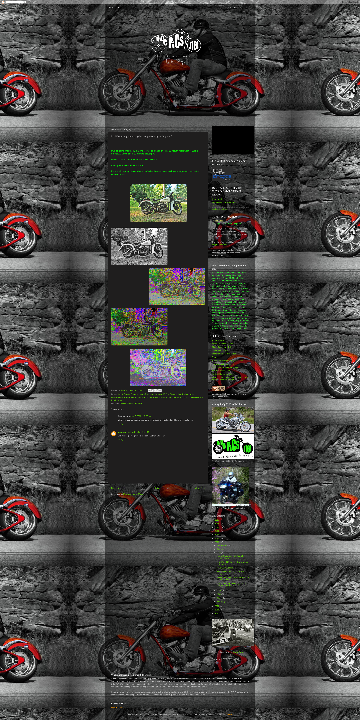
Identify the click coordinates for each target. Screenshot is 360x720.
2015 (217, 535)
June (219, 590)
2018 (217, 524)
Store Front (217, 199)
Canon (215, 357)
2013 (120, 394)
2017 (217, 527)
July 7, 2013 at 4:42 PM (138, 432)
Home (159, 488)
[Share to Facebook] (157, 390)
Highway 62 (160, 394)
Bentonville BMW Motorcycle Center (228, 361)
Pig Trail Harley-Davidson (223, 374)
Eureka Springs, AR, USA (131, 403)
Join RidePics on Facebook (224, 202)
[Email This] (149, 390)
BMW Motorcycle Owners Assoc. (226, 367)
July (219, 553)
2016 (217, 531)
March (220, 598)
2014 (217, 538)
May (219, 594)
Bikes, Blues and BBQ (221, 347)
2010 (217, 614)
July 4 (180, 394)
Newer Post (118, 488)
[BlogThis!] (152, 390)
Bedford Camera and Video (224, 354)
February (221, 601)
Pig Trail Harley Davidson (191, 397)
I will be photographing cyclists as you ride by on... (231, 585)
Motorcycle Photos (143, 397)
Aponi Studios (218, 340)
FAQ (214, 206)
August (220, 549)
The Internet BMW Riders (223, 364)
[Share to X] (154, 390)
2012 (217, 606)
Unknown (122, 432)
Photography (173, 397)
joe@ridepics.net (219, 245)
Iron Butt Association (221, 371)
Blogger (229, 714)
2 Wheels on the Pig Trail (223, 344)
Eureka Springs (131, 394)
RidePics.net (116, 400)
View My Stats (117, 707)
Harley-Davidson (146, 394)
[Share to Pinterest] (160, 390)
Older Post (199, 488)
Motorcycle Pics (160, 397)
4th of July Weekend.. (226, 568)
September (222, 545)
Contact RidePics (219, 209)
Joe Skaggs (171, 394)
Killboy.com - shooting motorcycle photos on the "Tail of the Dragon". (230, 378)
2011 (217, 610)
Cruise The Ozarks (220, 350)
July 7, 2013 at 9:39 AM (140, 416)
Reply (120, 424)
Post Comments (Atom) (133, 494)
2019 (217, 520)
